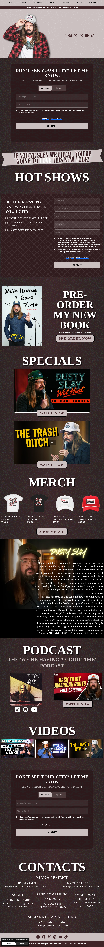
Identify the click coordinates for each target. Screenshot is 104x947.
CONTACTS (94, 3)
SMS (60, 88)
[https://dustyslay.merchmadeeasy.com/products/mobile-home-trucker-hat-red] (90, 503)
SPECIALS (38, 3)
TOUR (10, 3)
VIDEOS (80, 3)
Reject (22, 943)
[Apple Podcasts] (17, 710)
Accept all (8, 943)
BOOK (24, 3)
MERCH (52, 3)
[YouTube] (34, 709)
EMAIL (46, 88)
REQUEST (46, 7)
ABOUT (66, 3)
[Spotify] (25, 710)
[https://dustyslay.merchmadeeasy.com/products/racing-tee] (13, 503)
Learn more (22, 940)
